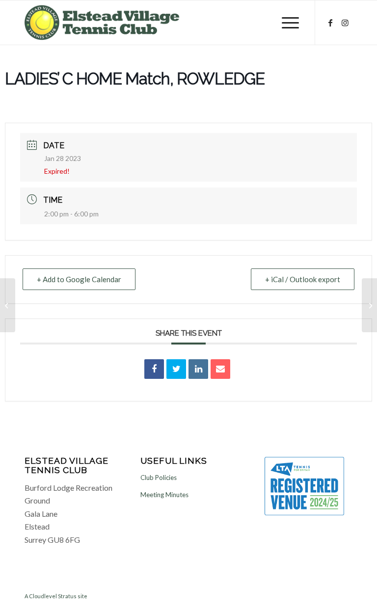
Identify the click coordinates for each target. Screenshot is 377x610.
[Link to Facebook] (330, 22)
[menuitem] (290, 22)
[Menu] (290, 22)
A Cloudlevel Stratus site (56, 596)
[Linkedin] (198, 369)
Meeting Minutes (164, 495)
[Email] (220, 369)
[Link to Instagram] (345, 22)
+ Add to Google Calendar (79, 279)
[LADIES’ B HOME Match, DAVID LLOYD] (7, 305)
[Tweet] (176, 369)
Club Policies (158, 477)
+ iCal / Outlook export (302, 279)
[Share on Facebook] (154, 369)
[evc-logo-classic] (102, 22)
